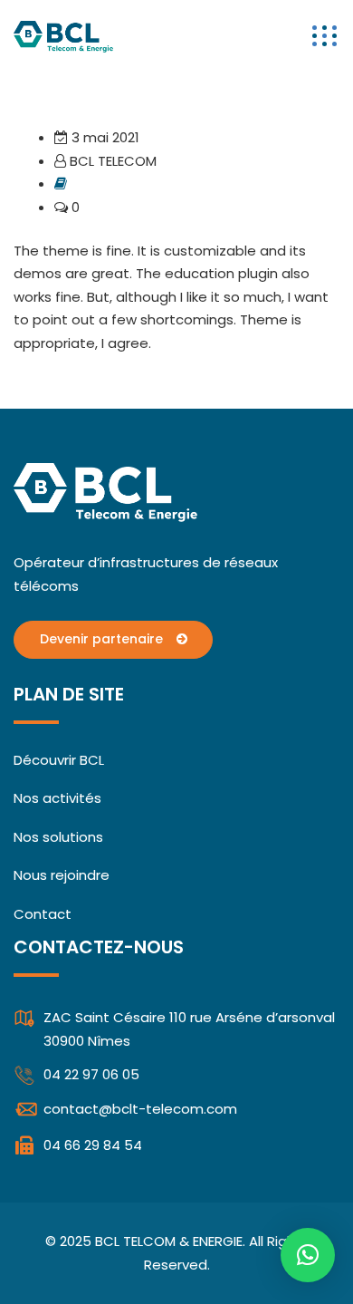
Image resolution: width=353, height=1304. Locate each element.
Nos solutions (58, 836)
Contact (43, 913)
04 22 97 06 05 (91, 1074)
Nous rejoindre (62, 874)
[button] (308, 1255)
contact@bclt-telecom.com (140, 1108)
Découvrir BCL (59, 759)
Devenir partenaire (103, 639)
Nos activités (57, 797)
